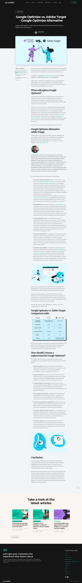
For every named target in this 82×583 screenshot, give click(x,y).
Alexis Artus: (45, 142)
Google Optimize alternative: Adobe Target (21, 72)
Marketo (62, 249)
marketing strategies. (38, 253)
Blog (66, 570)
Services (67, 555)
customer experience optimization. (47, 181)
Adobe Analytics (68, 559)
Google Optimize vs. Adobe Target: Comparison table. (21, 75)
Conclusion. (17, 80)
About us (67, 565)
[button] (33, 2)
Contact (67, 572)
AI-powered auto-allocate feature (41, 197)
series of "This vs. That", (48, 75)
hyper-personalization (58, 204)
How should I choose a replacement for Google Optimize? (21, 78)
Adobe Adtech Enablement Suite (72, 561)
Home (66, 553)
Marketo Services (68, 557)
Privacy (66, 574)
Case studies (68, 563)
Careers (66, 567)
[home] (9, 2)
